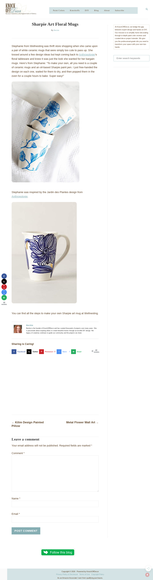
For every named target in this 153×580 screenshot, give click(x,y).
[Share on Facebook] (4, 276)
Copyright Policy (97, 574)
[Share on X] (4, 281)
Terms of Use (84, 574)
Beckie (56, 30)
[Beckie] (18, 329)
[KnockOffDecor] (29, 9)
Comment (18, 453)
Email (16, 513)
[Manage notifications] (147, 575)
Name (16, 498)
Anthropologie (87, 54)
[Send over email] (4, 297)
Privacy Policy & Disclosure (67, 574)
